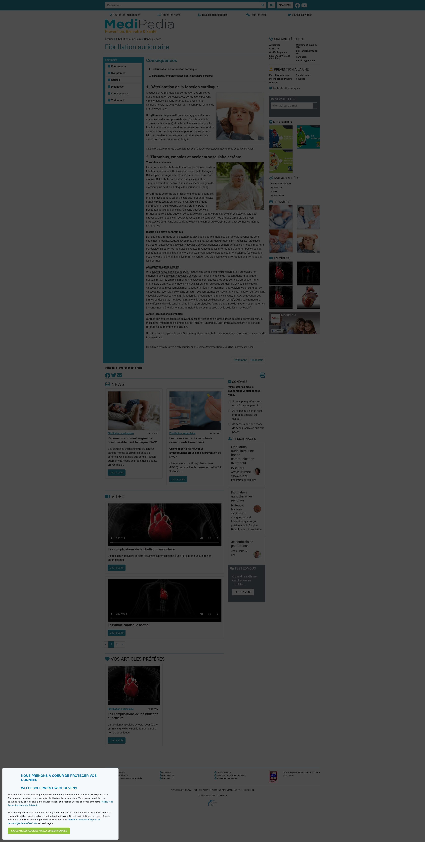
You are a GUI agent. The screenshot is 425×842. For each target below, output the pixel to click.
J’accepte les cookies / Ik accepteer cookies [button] (39, 831)
